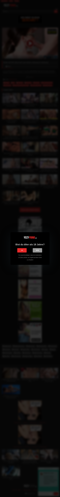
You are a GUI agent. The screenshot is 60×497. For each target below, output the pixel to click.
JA (22, 250)
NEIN (37, 250)
